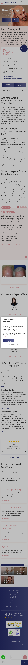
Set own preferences (12, 344)
